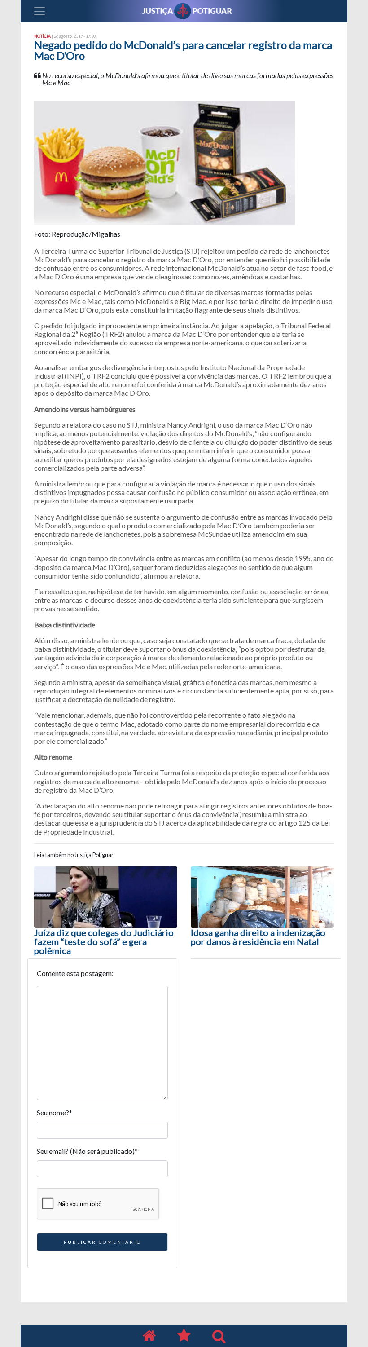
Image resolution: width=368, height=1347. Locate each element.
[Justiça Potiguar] (148, 1336)
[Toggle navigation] (39, 11)
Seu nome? (54, 1112)
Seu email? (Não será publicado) (87, 1151)
